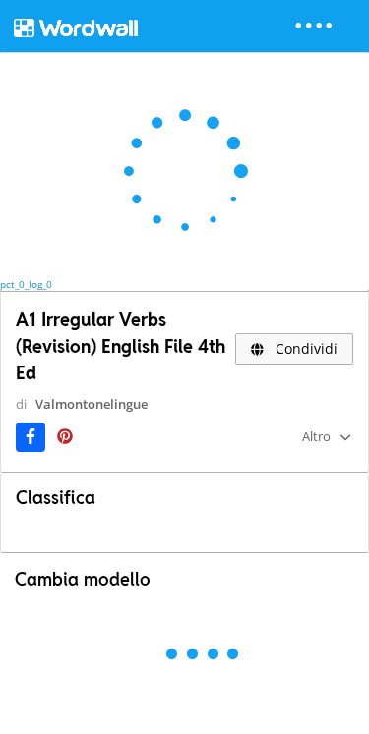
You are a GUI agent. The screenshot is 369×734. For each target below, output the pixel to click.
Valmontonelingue (91, 404)
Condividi (305, 348)
